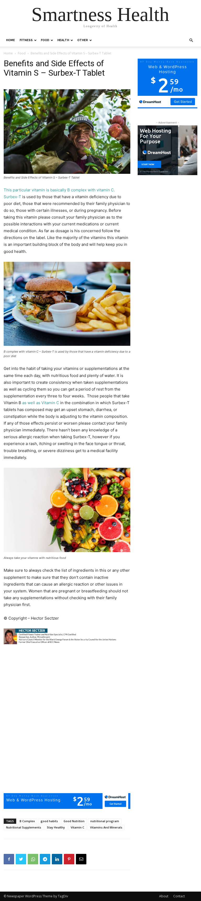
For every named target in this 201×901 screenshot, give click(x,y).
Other (82, 40)
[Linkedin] (57, 859)
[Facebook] (9, 859)
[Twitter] (21, 859)
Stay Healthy (56, 827)
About (163, 896)
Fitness (26, 40)
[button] (191, 40)
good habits (49, 821)
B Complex (27, 821)
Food (45, 40)
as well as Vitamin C (41, 402)
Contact (179, 896)
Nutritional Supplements (23, 827)
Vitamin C (77, 827)
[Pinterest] (69, 859)
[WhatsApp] (33, 859)
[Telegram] (45, 859)
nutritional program (104, 821)
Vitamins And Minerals (106, 827)
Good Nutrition (74, 821)
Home (10, 40)
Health (63, 40)
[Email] (81, 859)
